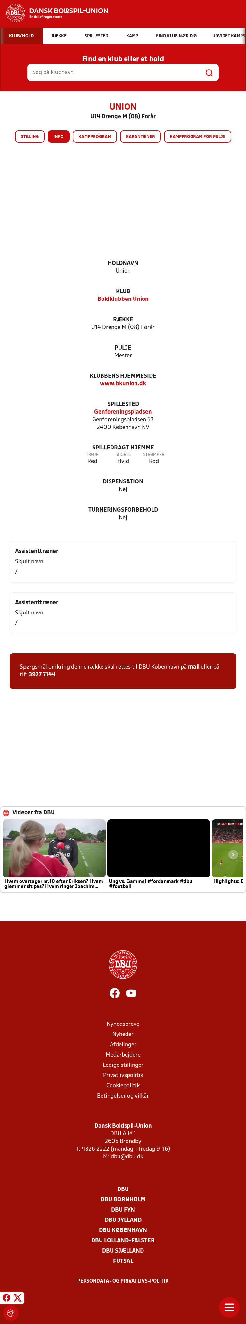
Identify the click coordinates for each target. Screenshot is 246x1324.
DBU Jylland (123, 1220)
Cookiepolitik (123, 1086)
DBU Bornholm (123, 1200)
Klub (123, 291)
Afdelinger (123, 1045)
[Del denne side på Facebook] (6, 1299)
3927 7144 (42, 675)
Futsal (123, 1261)
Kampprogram (94, 137)
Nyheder (123, 1034)
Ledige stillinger (123, 1065)
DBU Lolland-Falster (123, 1241)
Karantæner (140, 137)
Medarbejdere (123, 1055)
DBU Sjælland (123, 1251)
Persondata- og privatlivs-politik (123, 1281)
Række (123, 320)
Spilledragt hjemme (123, 448)
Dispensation (123, 482)
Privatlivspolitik (123, 1075)
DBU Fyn (123, 1210)
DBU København (123, 1230)
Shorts (123, 455)
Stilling (30, 137)
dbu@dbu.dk (127, 1157)
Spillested (123, 404)
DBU (123, 1189)
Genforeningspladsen (123, 412)
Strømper (153, 455)
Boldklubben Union (123, 299)
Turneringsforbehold (123, 510)
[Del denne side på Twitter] (17, 1299)
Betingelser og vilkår (123, 1096)
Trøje (92, 455)
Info (58, 137)
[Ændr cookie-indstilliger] (11, 1313)
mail (194, 667)
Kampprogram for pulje (198, 137)
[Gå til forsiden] (54, 13)
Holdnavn (123, 263)
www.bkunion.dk (123, 384)
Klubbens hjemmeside (123, 376)
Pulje (123, 348)
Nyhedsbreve (123, 1024)
